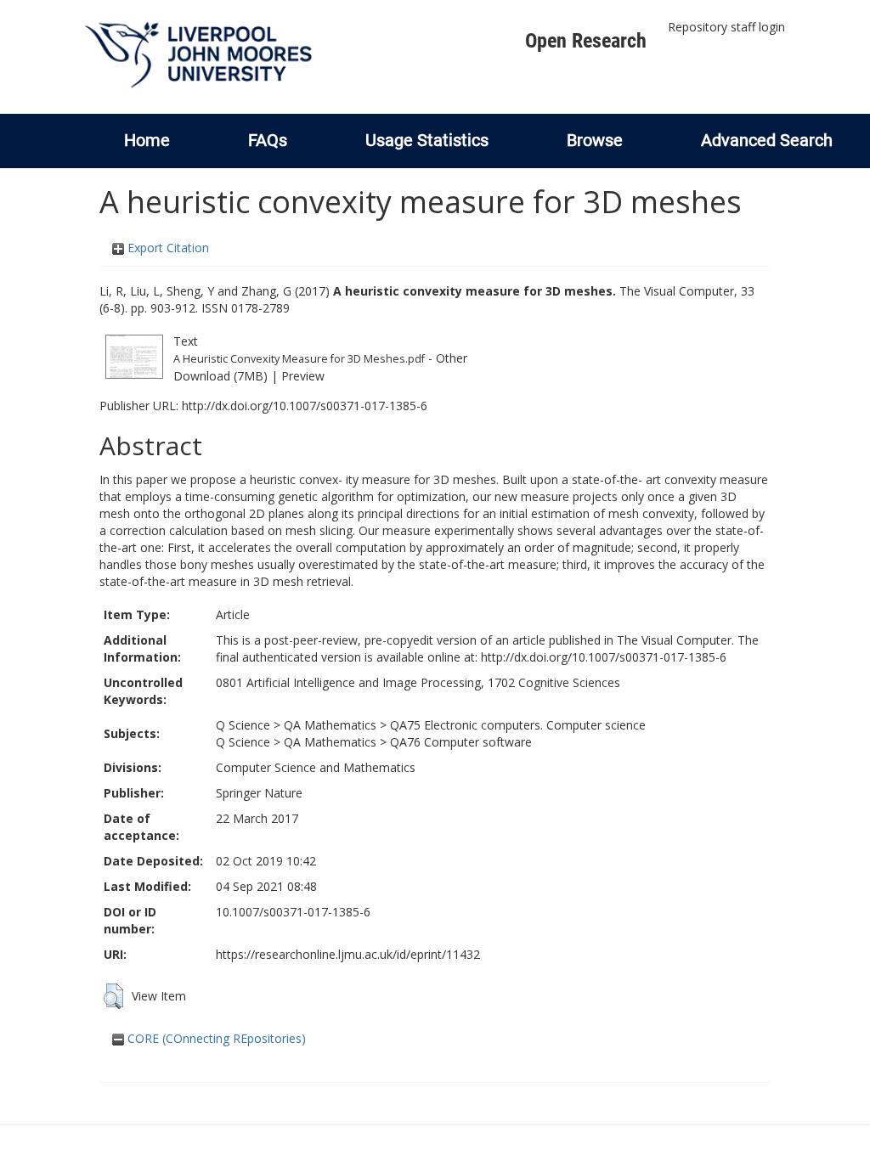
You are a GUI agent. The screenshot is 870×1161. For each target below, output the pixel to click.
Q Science (243, 725)
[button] (113, 996)
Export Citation (166, 248)
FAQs (267, 140)
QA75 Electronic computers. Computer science (518, 725)
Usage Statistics (427, 140)
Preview (303, 376)
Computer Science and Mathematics (315, 767)
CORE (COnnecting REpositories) (215, 1038)
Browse (595, 140)
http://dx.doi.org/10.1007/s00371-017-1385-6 (304, 405)
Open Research (586, 41)
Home (147, 140)
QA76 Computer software (461, 742)
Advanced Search (767, 140)
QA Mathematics (330, 725)
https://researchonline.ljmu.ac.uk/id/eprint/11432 (348, 954)
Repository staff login (726, 27)
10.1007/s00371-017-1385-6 (293, 912)
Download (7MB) (220, 376)
